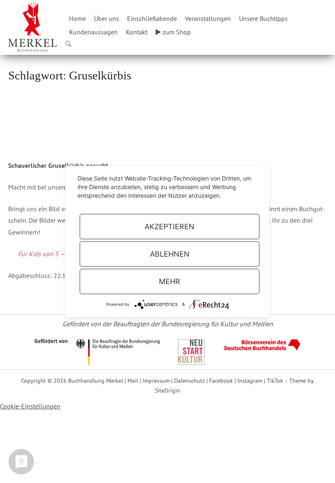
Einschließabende (152, 18)
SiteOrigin (167, 390)
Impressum (156, 380)
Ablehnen (170, 254)
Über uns (106, 18)
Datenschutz (189, 380)
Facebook (221, 380)
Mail (132, 380)
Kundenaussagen (93, 32)
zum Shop (176, 32)
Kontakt (136, 32)
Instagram (249, 380)
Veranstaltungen (208, 18)
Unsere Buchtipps (263, 18)
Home (77, 18)
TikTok (275, 380)
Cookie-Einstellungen (30, 406)
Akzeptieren (169, 226)
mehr (169, 281)
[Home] (32, 26)
